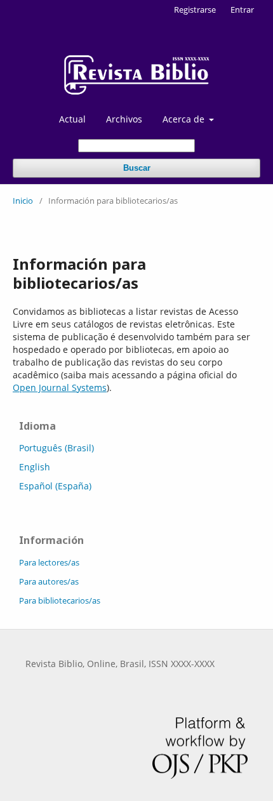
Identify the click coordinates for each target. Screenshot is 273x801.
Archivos (124, 119)
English (34, 467)
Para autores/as (49, 581)
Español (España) (55, 486)
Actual (72, 119)
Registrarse (195, 9)
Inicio (23, 200)
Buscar (136, 168)
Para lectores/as (49, 562)
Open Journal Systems (60, 387)
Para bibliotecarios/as (59, 600)
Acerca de (185, 119)
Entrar (242, 9)
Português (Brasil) (56, 448)
